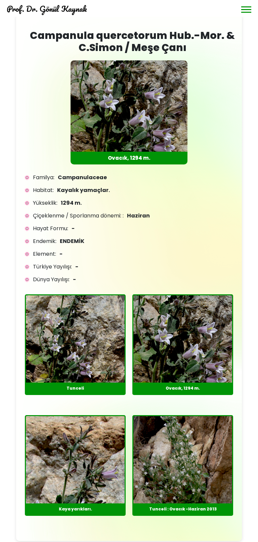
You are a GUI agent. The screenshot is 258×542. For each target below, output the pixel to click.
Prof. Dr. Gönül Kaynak (47, 8)
